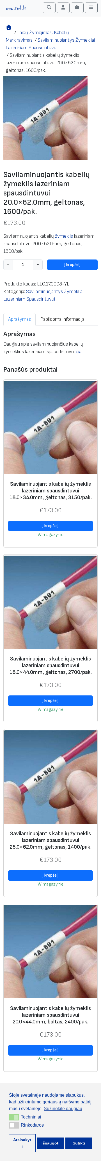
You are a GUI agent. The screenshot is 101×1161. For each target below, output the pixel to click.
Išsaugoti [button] (50, 1143)
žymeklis (64, 236)
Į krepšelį (72, 264)
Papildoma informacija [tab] (62, 319)
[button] (14, 1117)
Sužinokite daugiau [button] (63, 1108)
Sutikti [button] (79, 1143)
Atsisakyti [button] (22, 1143)
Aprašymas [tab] (19, 319)
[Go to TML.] (9, 33)
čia (78, 352)
